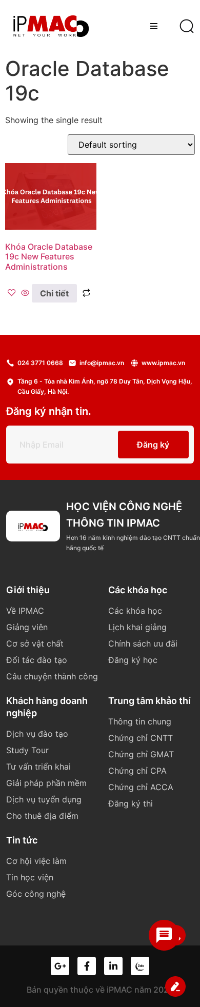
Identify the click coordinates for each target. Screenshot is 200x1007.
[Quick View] (25, 293)
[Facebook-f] (86, 966)
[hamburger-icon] (153, 26)
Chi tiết (54, 293)
